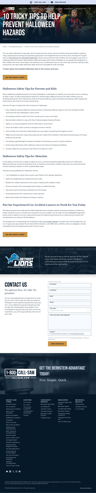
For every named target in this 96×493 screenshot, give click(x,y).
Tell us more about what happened (60, 315)
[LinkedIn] (10, 471)
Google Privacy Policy (76, 337)
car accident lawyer (50, 222)
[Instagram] (16, 471)
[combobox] (70, 310)
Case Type (53, 308)
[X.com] (13, 471)
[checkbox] (50, 333)
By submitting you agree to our (68, 333)
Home (5, 46)
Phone (52, 302)
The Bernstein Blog (15, 46)
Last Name (53, 290)
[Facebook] (19, 471)
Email (51, 296)
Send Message (57, 344)
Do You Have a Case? (15, 77)
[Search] (89, 8)
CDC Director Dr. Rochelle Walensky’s (23, 58)
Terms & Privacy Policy (77, 333)
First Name (53, 284)
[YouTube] (7, 471)
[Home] (9, 8)
